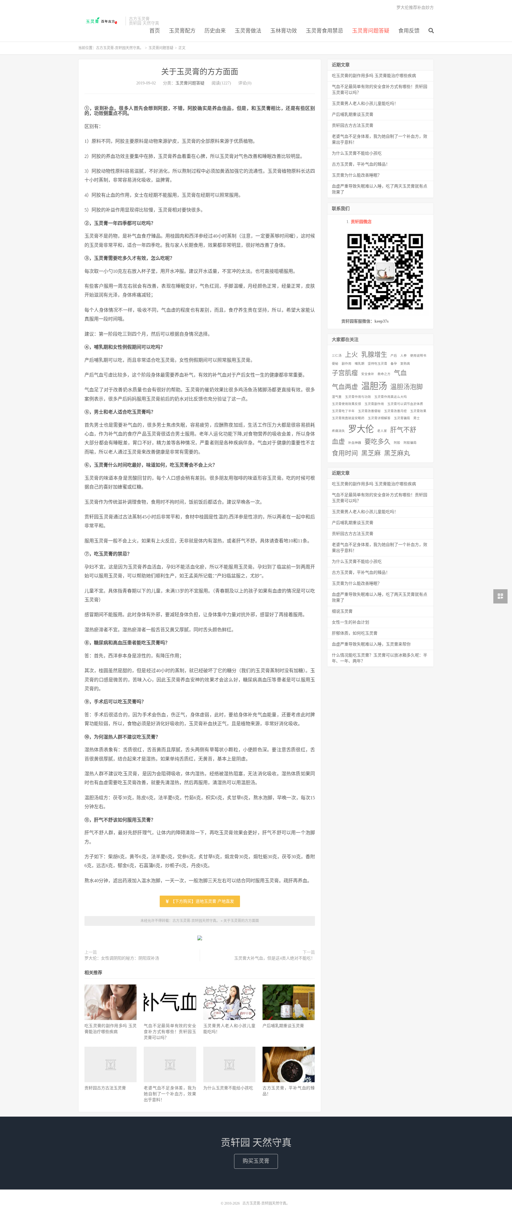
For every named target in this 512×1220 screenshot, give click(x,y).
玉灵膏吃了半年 (343, 411)
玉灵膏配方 (182, 31)
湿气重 (337, 396)
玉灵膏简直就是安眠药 (348, 418)
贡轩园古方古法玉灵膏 (105, 1088)
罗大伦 (361, 429)
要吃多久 (377, 441)
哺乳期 (359, 363)
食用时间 (345, 453)
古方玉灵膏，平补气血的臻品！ (361, 164)
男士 (416, 418)
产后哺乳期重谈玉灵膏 (283, 1026)
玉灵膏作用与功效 (358, 396)
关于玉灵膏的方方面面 (199, 72)
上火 (351, 354)
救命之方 (384, 374)
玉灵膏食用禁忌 (324, 31)
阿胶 (397, 442)
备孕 (394, 363)
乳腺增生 (374, 354)
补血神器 (354, 442)
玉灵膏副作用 (374, 404)
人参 (403, 355)
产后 (394, 355)
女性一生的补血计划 (350, 622)
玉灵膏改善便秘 (369, 411)
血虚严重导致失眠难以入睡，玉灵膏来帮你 (371, 644)
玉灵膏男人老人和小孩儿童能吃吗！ (365, 103)
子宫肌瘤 (345, 373)
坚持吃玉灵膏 (377, 363)
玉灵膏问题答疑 (370, 31)
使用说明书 (418, 355)
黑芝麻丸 (397, 453)
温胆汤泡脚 (406, 386)
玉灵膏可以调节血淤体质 (405, 404)
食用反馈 (409, 31)
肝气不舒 (403, 429)
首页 (154, 31)
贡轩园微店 (361, 222)
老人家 (382, 431)
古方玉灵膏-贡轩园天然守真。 (100, 21)
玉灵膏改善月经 (395, 411)
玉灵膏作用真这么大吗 (390, 396)
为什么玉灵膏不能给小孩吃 (228, 1088)
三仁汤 (337, 355)
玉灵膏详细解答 (379, 418)
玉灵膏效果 (418, 411)
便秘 (335, 363)
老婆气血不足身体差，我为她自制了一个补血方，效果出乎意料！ (170, 1094)
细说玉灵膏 (342, 611)
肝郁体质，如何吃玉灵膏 (354, 633)
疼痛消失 (338, 431)
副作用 (346, 363)
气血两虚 (345, 386)
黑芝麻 (371, 453)
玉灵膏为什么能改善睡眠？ (357, 175)
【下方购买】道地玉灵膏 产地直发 (201, 901)
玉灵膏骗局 (402, 418)
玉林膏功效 (283, 31)
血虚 (338, 441)
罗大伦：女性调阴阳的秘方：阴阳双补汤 (121, 958)
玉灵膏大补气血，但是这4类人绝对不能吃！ (274, 958)
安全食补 (367, 374)
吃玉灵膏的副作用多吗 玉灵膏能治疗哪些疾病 (374, 75)
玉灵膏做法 (248, 31)
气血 (400, 373)
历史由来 (215, 31)
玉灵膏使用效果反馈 (346, 404)
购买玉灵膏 (256, 1161)
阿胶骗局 (410, 442)
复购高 (405, 363)
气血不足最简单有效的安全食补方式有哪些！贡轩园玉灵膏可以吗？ (170, 1032)
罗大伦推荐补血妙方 (415, 7)
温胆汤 (374, 386)
